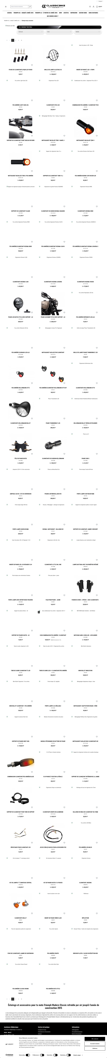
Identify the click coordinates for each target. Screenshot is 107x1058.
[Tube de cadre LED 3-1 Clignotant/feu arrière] (53, 657)
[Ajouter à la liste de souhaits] (31, 65)
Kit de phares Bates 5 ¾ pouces (53, 882)
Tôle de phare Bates (20, 458)
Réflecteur (85, 918)
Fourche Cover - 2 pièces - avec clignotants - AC (85, 600)
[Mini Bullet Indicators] (85, 657)
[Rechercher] (30, 6)
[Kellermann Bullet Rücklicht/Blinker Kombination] (85, 409)
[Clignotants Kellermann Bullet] (21, 409)
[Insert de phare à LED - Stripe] (85, 56)
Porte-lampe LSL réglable (53, 706)
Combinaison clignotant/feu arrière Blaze (20, 776)
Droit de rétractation (76, 1034)
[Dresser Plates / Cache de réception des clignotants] (85, 939)
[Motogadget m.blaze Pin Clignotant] (53, 339)
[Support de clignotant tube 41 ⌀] (53, 162)
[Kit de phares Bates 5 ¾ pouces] (53, 869)
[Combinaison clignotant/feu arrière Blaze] (21, 763)
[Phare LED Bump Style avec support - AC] (53, 303)
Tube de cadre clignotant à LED (20, 670)
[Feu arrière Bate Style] (53, 975)
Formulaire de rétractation (44, 1032)
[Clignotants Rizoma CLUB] (21, 268)
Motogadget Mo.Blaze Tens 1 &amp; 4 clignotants (53, 140)
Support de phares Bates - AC (21, 635)
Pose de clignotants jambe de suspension (20, 953)
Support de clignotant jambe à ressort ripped (85, 529)
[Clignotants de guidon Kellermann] (53, 445)
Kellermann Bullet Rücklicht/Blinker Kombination (85, 423)
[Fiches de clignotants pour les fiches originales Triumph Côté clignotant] (21, 56)
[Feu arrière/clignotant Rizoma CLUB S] (53, 233)
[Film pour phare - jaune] (53, 586)
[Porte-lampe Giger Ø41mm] (21, 515)
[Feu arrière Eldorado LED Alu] (21, 339)
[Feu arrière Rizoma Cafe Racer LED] (85, 162)
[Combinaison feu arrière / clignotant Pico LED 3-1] (85, 91)
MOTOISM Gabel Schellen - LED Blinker (85, 635)
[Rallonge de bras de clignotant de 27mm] (85, 798)
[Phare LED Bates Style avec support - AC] (21, 303)
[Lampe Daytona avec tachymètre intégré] (85, 551)
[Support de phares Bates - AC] (21, 621)
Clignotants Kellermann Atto (85, 388)
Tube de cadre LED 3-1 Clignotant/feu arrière (53, 670)
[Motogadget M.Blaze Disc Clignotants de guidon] (85, 727)
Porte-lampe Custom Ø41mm (85, 494)
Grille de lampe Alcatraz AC (53, 69)
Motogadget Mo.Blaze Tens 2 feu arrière (20, 175)
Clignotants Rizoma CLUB (20, 281)
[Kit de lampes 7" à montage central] (21, 869)
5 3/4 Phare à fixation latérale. (53, 776)
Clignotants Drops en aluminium (53, 812)
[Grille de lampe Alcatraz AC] (53, 56)
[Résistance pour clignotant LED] (21, 833)
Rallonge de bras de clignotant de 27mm (85, 812)
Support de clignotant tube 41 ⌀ (53, 175)
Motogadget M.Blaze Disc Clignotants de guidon (85, 741)
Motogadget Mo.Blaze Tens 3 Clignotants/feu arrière (85, 140)
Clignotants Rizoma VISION (85, 281)
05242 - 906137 (7, 1032)
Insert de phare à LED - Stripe (85, 69)
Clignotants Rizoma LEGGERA (53, 281)
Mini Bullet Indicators (85, 670)
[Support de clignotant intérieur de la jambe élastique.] (85, 763)
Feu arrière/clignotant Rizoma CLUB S (53, 246)
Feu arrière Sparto (53, 953)
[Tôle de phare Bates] (21, 445)
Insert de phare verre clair (53, 918)
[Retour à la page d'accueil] (53, 6)
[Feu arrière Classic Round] (21, 975)
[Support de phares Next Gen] (21, 727)
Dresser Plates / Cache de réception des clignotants (85, 953)
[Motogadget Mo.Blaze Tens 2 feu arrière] (21, 162)
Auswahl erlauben (94, 1043)
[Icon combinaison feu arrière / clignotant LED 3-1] (53, 621)
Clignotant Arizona (85, 882)
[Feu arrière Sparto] (53, 939)
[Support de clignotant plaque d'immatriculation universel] (21, 197)
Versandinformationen (77, 1032)
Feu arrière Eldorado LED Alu (21, 352)
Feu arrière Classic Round (21, 988)
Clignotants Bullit (21, 918)
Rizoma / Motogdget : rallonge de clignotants (53, 529)
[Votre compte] (93, 6)
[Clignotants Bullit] (21, 904)
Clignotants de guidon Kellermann (53, 458)
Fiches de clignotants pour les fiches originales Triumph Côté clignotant (20, 70)
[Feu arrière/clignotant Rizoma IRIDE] (21, 233)
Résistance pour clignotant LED (20, 847)
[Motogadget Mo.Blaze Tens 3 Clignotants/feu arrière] (85, 126)
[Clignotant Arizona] (85, 869)
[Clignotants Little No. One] (53, 551)
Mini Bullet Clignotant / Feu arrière (20, 706)
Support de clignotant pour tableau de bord (20, 140)
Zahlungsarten (75, 1029)
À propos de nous (42, 1029)
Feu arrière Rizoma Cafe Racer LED (85, 175)
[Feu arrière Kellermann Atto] (21, 374)
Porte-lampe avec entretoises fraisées (20, 600)
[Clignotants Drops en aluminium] (53, 798)
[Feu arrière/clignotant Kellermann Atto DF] (53, 374)
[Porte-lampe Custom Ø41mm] (85, 480)
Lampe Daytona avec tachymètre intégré (85, 564)
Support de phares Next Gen (20, 741)
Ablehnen (94, 1048)
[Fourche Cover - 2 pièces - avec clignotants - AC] (85, 586)
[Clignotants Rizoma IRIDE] (85, 197)
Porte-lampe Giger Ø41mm (21, 529)
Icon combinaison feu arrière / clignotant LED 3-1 (53, 635)
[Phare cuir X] (85, 445)
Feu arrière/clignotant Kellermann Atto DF (53, 388)
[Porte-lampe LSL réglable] (53, 692)
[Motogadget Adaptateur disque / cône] (85, 692)
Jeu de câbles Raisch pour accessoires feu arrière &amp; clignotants (53, 847)
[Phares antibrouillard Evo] (53, 480)
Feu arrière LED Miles (85, 847)
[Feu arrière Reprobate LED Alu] (85, 303)
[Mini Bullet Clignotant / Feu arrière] (21, 692)
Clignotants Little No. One (53, 564)
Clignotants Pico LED (53, 105)
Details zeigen (77, 1055)
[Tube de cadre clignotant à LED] (21, 657)
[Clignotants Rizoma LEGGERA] (53, 268)
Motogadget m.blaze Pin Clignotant (53, 352)
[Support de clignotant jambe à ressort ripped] (85, 515)
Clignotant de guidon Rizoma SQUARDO (53, 211)
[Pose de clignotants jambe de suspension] (21, 939)
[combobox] (19, 6)
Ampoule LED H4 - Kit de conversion (20, 494)
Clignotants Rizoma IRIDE (85, 211)
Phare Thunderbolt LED (53, 423)
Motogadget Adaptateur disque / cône (85, 706)
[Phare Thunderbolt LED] (53, 409)
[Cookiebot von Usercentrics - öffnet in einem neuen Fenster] (9, 1055)
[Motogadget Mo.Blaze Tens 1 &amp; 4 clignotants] (53, 126)
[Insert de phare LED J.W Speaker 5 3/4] (21, 551)
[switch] (42, 1055)
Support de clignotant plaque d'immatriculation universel (20, 211)
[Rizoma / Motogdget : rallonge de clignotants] (53, 515)
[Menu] (5, 6)
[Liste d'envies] (90, 6)
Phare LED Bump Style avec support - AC (53, 317)
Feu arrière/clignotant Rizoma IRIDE (20, 246)
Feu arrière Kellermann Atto (21, 388)
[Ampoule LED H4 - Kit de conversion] (21, 480)
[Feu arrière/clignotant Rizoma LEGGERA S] (85, 233)
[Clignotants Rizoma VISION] (85, 268)
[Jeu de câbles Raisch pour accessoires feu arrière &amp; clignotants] (53, 833)
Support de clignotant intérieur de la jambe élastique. (85, 777)
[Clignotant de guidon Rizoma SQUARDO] (53, 197)
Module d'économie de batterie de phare (53, 741)
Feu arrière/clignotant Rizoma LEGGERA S (85, 246)
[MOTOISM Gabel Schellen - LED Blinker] (85, 621)
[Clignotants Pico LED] (53, 91)
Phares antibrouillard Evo (53, 494)
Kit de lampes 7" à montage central (21, 882)
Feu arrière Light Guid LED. (21, 105)
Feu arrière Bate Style (53, 988)
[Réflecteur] (85, 904)
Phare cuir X (85, 458)
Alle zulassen (94, 1038)
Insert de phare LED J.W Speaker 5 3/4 (20, 564)
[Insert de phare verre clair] (53, 904)
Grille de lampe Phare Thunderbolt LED (85, 352)
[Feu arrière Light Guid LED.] (21, 91)
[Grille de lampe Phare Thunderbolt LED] (85, 339)
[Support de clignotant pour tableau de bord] (21, 126)
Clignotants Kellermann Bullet (21, 423)
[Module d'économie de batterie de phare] (53, 727)
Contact (40, 1034)
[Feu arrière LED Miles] (85, 833)
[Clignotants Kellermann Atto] (85, 374)
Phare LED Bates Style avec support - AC (20, 317)
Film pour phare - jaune (53, 600)
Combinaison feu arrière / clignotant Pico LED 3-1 (85, 105)
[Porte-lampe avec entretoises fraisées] (21, 586)
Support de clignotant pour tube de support (20, 812)
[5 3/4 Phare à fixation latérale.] (53, 763)
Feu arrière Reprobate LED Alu (85, 317)
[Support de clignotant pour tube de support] (21, 798)
